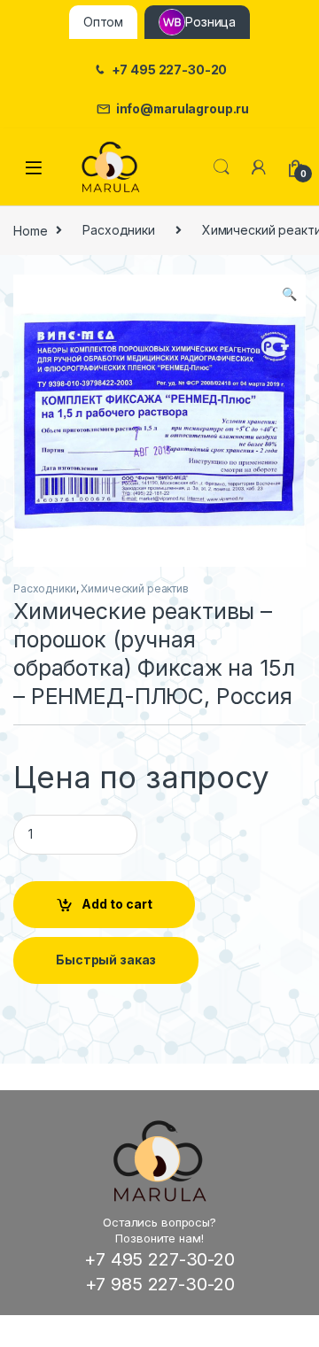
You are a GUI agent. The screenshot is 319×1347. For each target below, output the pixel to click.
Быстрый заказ (106, 959)
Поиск (221, 167)
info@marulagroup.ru (182, 109)
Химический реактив (134, 588)
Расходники (118, 229)
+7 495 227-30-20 (170, 70)
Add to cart (117, 903)
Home (30, 229)
